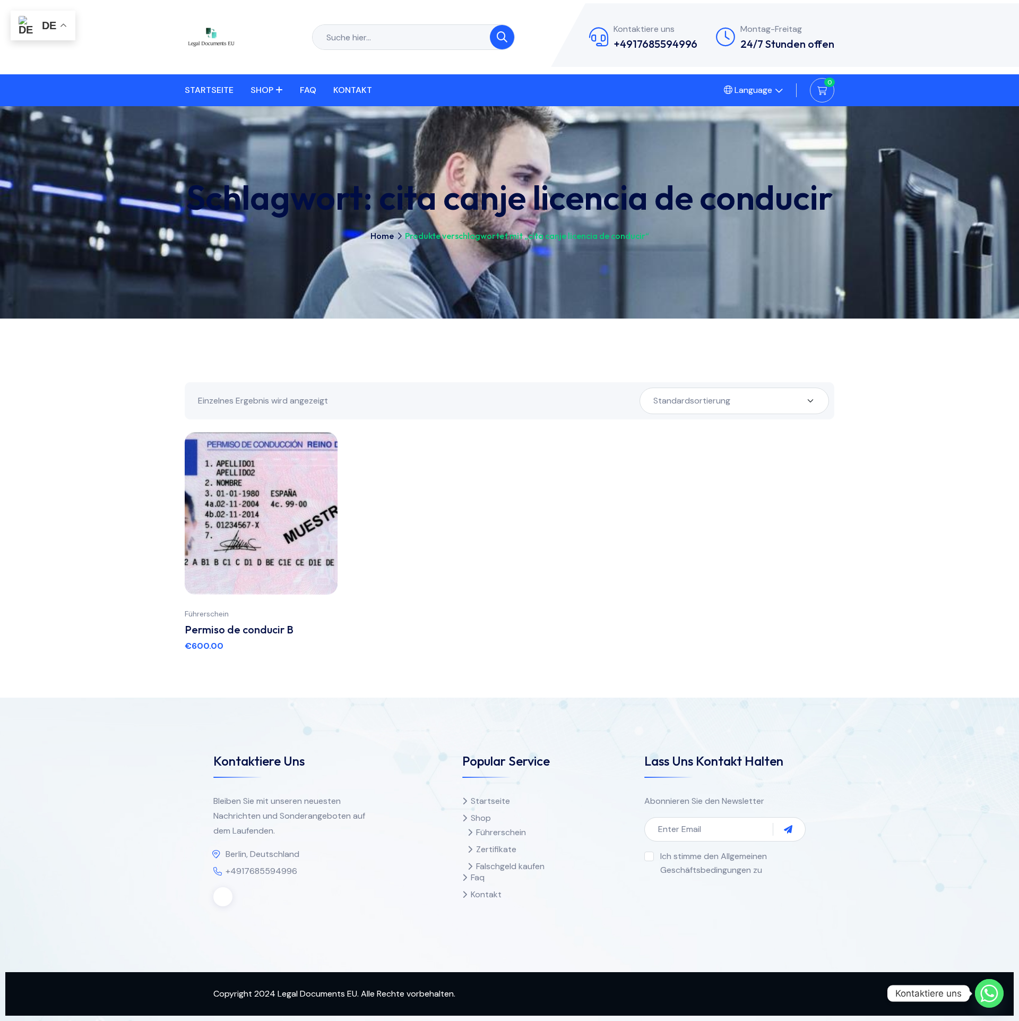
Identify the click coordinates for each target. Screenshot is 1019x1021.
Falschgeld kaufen (510, 866)
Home (382, 235)
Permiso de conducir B (239, 629)
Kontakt (352, 90)
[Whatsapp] (989, 993)
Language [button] (752, 90)
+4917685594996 (655, 43)
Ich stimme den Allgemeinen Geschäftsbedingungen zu (713, 863)
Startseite (209, 90)
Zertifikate (496, 849)
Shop (262, 90)
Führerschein (207, 614)
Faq (308, 90)
